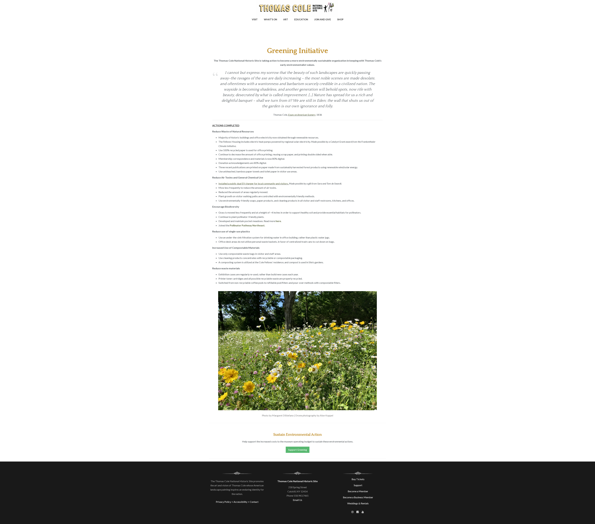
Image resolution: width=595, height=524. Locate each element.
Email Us (297, 499)
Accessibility (240, 501)
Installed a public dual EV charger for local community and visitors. (253, 183)
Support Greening (297, 449)
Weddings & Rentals (358, 503)
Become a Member (358, 491)
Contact (254, 501)
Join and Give (322, 19)
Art (285, 19)
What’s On (270, 19)
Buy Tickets (358, 479)
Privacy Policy (223, 501)
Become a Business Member (358, 497)
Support (358, 485)
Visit (255, 19)
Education (301, 19)
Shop (340, 19)
